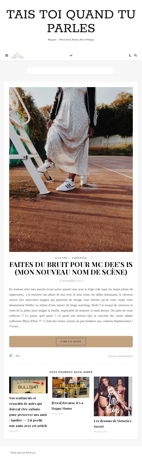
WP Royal (30, 452)
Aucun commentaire (120, 356)
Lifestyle (79, 258)
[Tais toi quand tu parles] (17, 55)
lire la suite (71, 341)
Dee (18, 356)
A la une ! (62, 258)
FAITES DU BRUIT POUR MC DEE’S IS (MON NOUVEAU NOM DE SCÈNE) (71, 268)
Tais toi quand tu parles (71, 22)
